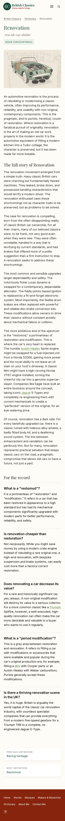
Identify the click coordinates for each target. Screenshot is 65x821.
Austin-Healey (30, 348)
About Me (23, 804)
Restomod (17, 770)
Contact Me (39, 804)
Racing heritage (20, 754)
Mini (17, 666)
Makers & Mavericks (49, 797)
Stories (18, 797)
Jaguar (26, 392)
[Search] (59, 6)
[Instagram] (5, 812)
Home (7, 797)
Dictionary (30, 18)
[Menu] (52, 6)
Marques (30, 797)
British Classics (12, 18)
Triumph (55, 607)
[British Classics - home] (19, 6)
